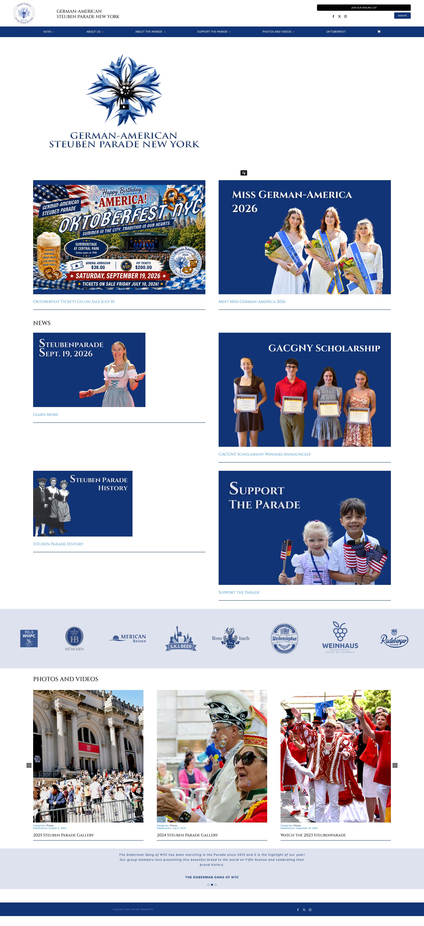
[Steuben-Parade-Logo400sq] (24, 3)
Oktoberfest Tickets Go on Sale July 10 (73, 301)
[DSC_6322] (336, 691)
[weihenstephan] (284, 621)
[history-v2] (82, 472)
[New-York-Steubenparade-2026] (89, 334)
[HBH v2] (74, 624)
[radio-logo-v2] (29, 624)
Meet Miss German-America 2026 (252, 301)
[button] (28, 765)
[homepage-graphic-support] (305, 472)
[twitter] (339, 16)
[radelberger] (394, 627)
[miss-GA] (305, 181)
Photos (49, 825)
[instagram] (345, 16)
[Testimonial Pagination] (208, 885)
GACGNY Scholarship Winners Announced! (265, 454)
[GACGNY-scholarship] (305, 334)
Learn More (45, 414)
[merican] (127, 621)
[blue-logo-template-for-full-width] (340, 613)
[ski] (181, 621)
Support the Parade (239, 592)
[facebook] (333, 16)
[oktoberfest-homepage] (119, 181)
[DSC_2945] (88, 691)
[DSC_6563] (212, 691)
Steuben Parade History (58, 544)
